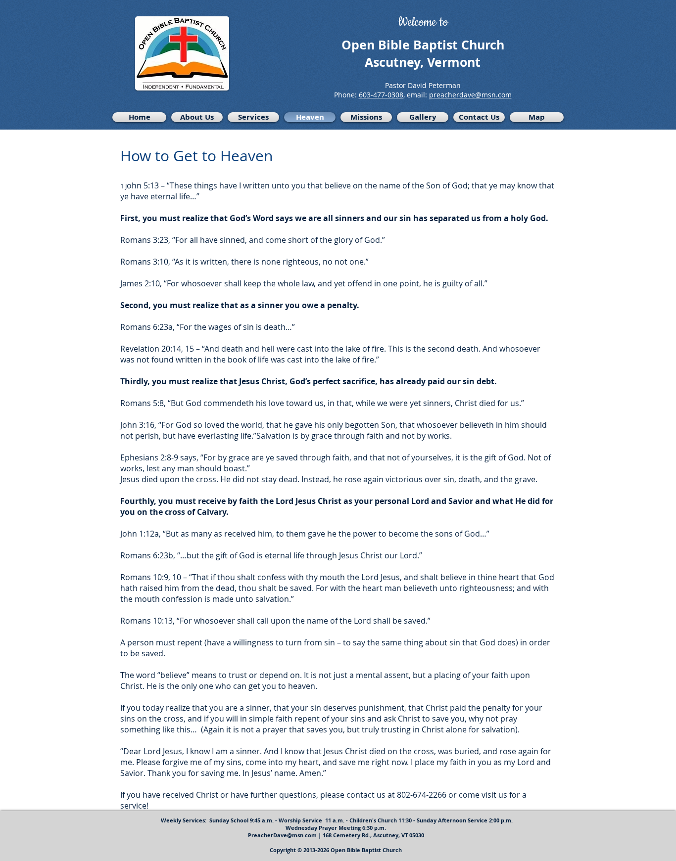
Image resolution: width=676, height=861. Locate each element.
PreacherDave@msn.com (282, 835)
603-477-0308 (381, 94)
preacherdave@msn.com (470, 94)
